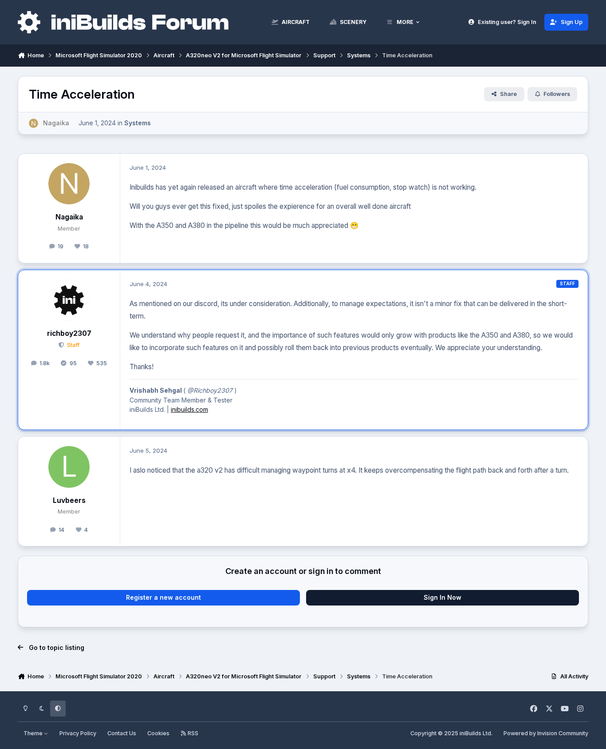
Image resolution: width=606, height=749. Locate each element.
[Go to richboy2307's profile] (69, 300)
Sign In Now (442, 597)
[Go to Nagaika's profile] (33, 123)
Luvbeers (69, 500)
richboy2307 (69, 333)
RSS (192, 733)
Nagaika (69, 217)
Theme (34, 733)
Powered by (546, 733)
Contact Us (121, 733)
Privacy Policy (77, 733)
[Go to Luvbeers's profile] (69, 467)
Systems (137, 123)
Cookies (158, 733)
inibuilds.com (189, 409)
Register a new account (163, 597)
